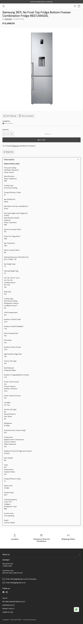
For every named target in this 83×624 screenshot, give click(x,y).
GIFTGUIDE (17, 620)
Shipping (15, 146)
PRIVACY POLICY (8, 609)
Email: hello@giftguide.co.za (15, 583)
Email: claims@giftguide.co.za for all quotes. (21, 579)
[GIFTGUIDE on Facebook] (3, 592)
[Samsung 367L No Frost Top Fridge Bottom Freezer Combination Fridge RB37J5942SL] (41, 69)
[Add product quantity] (11, 134)
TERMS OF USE (7, 612)
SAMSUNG (8, 19)
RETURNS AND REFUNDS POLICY (13, 602)
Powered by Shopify (29, 620)
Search (4, 598)
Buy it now (41, 140)
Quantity (5, 130)
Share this (9, 152)
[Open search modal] (75, 6)
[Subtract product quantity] (4, 134)
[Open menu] (3, 6)
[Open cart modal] (79, 6)
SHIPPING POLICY (8, 605)
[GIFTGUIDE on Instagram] (6, 592)
